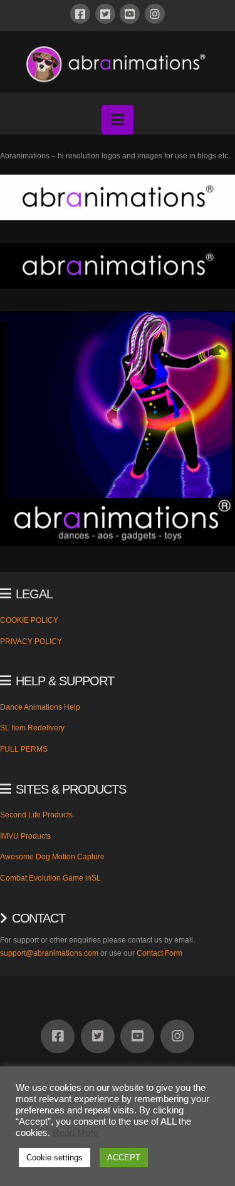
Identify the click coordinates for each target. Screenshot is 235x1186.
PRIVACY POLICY (31, 641)
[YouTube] (130, 14)
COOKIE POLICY (29, 620)
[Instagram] (155, 14)
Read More (75, 1133)
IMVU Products (25, 836)
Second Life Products (36, 814)
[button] (117, 120)
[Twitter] (105, 14)
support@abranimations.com (49, 953)
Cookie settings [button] (54, 1157)
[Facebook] (80, 14)
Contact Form (159, 953)
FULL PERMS (24, 749)
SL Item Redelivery (32, 727)
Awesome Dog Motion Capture (52, 856)
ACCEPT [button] (123, 1157)
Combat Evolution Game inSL (50, 878)
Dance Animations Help (40, 707)
